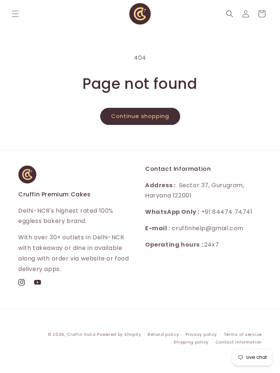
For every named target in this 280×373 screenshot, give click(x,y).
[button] (15, 14)
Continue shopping (140, 116)
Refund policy (163, 334)
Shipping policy (191, 342)
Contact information (238, 342)
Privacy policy (201, 334)
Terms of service (243, 334)
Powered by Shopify (119, 334)
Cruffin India (81, 334)
